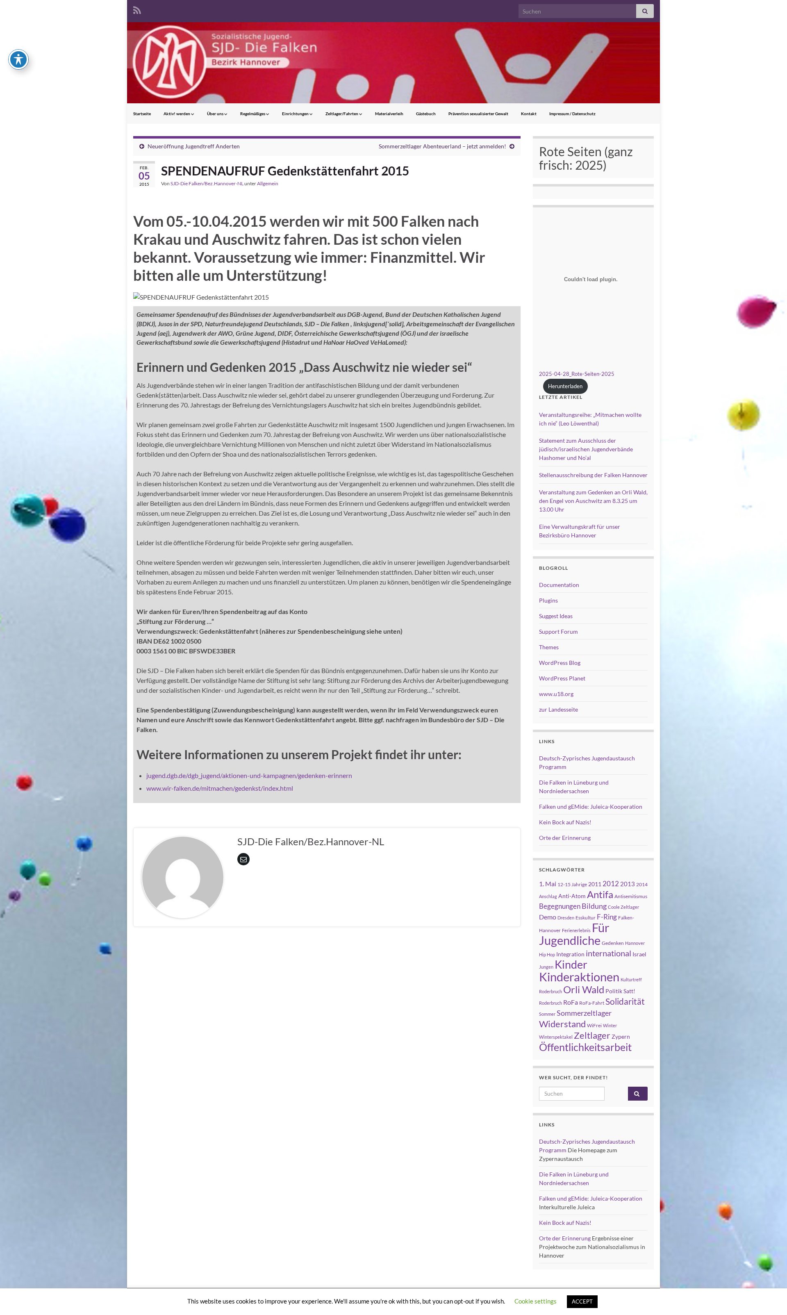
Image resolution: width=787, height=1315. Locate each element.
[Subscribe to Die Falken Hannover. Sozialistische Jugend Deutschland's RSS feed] (137, 9)
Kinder (571, 964)
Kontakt (529, 113)
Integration (570, 954)
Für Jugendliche (574, 933)
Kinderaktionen (579, 976)
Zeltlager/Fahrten (342, 113)
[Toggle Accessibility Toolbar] (18, 59)
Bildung (594, 906)
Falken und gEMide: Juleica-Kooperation (590, 806)
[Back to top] (768, 1296)
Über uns (215, 113)
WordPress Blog (559, 662)
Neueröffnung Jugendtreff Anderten (194, 146)
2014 (642, 884)
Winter (610, 1025)
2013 (627, 883)
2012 (611, 883)
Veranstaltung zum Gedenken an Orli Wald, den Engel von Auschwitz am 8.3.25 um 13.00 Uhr (593, 501)
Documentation (559, 584)
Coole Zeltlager (623, 907)
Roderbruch (550, 1003)
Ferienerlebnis (576, 930)
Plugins (548, 600)
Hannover (635, 943)
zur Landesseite (558, 709)
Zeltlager (592, 1035)
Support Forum (558, 631)
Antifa (600, 894)
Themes (549, 647)
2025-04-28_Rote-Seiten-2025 (576, 374)
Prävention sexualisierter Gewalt (478, 113)
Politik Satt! (620, 990)
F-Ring (607, 916)
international (608, 953)
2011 (594, 883)
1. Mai (547, 883)
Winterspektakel (556, 1037)
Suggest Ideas (556, 615)
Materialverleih (389, 113)
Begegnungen (559, 906)
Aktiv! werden (177, 113)
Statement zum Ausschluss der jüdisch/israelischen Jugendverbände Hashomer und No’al (586, 449)
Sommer (547, 1014)
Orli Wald (583, 989)
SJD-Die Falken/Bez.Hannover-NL (207, 183)
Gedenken (613, 943)
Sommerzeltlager (584, 1012)
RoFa (570, 1002)
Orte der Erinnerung (565, 837)
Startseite (142, 113)
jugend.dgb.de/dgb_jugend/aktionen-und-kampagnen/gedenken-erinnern (249, 775)
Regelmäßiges (253, 113)
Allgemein (267, 183)
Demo (547, 917)
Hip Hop (547, 954)
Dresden (565, 917)
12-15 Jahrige (572, 884)
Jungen (546, 966)
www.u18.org (556, 693)
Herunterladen (565, 386)
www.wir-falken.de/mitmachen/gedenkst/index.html (219, 788)
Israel (639, 954)
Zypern (621, 1036)
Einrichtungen (295, 113)
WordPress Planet (562, 678)
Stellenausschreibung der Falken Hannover (593, 474)
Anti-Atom (572, 895)
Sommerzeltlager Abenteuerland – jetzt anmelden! (442, 146)
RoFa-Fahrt (591, 1003)
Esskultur (585, 918)
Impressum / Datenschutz (572, 113)
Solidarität (625, 1001)
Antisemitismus (630, 896)
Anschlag (548, 896)
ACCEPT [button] (582, 1301)
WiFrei (594, 1025)
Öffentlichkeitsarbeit (585, 1047)
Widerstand (562, 1024)
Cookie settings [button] (535, 1301)
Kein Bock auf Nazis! (565, 822)
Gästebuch (426, 113)
